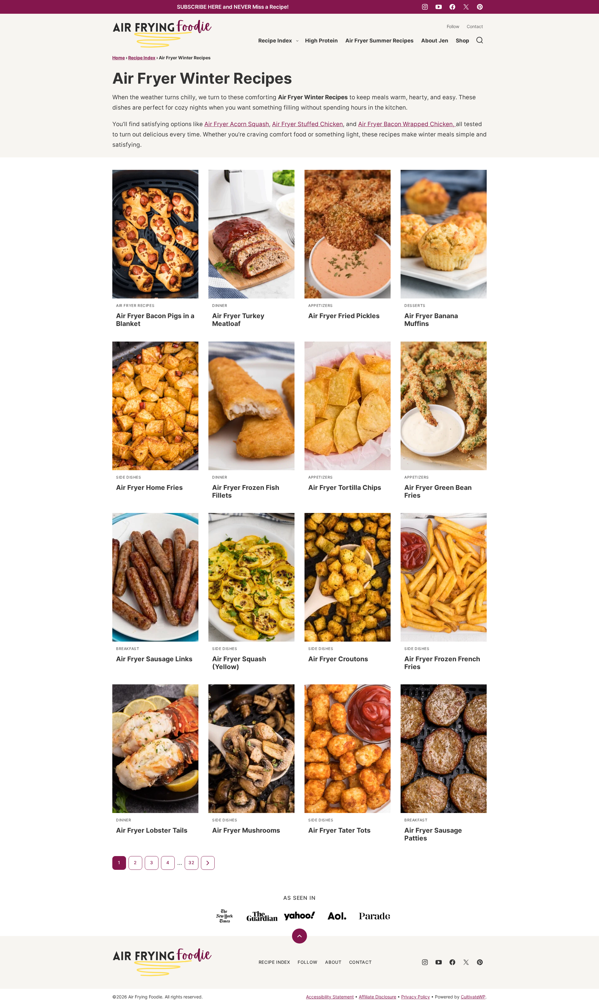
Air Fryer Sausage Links (154, 659)
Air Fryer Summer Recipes (379, 40)
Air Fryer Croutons (338, 659)
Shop (462, 40)
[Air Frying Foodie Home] (162, 34)
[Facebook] (452, 7)
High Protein (321, 40)
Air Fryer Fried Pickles (344, 316)
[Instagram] (425, 7)
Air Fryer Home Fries (149, 487)
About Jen (434, 40)
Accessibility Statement (330, 996)
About (333, 962)
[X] (466, 7)
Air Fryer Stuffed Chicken (307, 124)
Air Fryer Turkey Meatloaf (238, 320)
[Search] (480, 40)
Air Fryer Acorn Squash (236, 124)
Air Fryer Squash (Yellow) (239, 663)
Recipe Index (275, 40)
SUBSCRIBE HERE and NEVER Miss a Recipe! (233, 7)
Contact (475, 26)
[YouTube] (439, 7)
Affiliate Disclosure (377, 996)
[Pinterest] (480, 7)
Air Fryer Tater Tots (339, 830)
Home (118, 57)
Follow (453, 26)
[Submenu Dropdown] (297, 41)
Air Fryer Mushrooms (246, 830)
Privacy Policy (415, 996)
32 (191, 862)
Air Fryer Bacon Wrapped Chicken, (407, 124)
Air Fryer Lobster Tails (151, 830)
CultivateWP (473, 996)
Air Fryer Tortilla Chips (344, 487)
